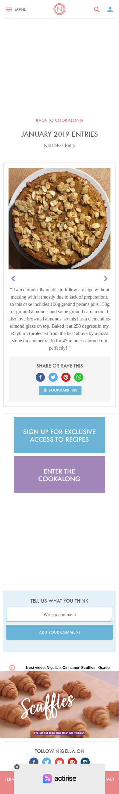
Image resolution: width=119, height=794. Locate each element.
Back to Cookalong (59, 120)
